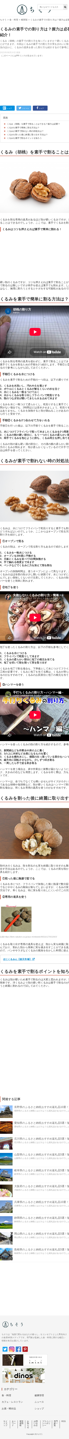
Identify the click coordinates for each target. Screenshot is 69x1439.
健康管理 (39, 1395)
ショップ (39, 1408)
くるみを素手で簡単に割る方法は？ (23, 127)
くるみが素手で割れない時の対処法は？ (25, 131)
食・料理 (13, 19)
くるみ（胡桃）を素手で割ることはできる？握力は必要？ (33, 124)
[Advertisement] (34, 57)
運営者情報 (21, 1423)
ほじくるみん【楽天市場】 (17, 959)
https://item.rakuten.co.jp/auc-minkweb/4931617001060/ (31, 937)
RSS (63, 1421)
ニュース (39, 1402)
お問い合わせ (36, 1423)
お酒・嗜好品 (9, 1408)
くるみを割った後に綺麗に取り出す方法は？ (27, 134)
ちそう (3, 19)
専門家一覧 (56, 1423)
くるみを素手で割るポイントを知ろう (24, 138)
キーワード (14, 1423)
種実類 (24, 19)
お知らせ (28, 1424)
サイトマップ (5, 1423)
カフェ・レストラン (12, 1402)
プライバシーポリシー (46, 1423)
